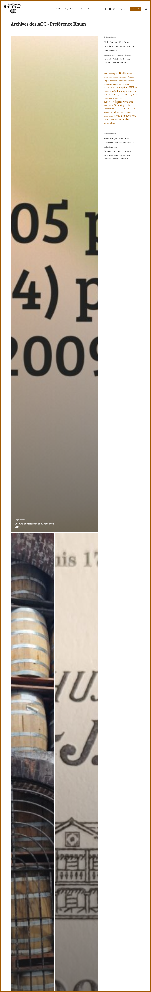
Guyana (127, 84)
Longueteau (108, 98)
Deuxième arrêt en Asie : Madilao (119, 46)
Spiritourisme (108, 116)
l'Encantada (132, 91)
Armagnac (113, 73)
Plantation (108, 105)
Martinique (113, 102)
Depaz (106, 80)
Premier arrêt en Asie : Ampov (117, 55)
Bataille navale (110, 50)
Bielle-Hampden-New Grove (116, 42)
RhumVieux (128, 109)
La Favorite (107, 95)
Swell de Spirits (122, 115)
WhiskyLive (109, 123)
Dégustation (113, 81)
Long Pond (132, 95)
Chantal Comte (108, 77)
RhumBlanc (109, 109)
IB (136, 88)
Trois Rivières (116, 120)
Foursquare (108, 84)
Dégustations (20, 520)
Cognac (131, 77)
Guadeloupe (118, 84)
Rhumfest (119, 109)
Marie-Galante (117, 98)
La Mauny (115, 95)
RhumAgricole (122, 105)
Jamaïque (122, 91)
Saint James (117, 112)
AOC (106, 73)
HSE (131, 87)
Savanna (128, 112)
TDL (134, 116)
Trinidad (106, 120)
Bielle (122, 73)
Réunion (106, 112)
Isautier (106, 91)
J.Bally (113, 91)
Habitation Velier (109, 88)
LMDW (123, 94)
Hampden (122, 87)
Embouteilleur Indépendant (126, 81)
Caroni (130, 73)
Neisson (128, 102)
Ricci (135, 109)
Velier (127, 119)
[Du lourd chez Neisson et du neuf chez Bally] (54, 284)
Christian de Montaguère (120, 77)
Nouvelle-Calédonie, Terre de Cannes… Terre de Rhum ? (117, 61)
